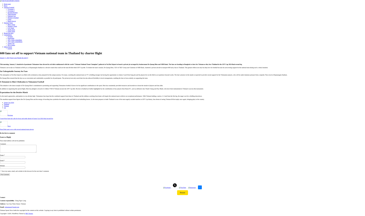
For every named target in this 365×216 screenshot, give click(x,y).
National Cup (12, 16)
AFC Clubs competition (15, 40)
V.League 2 (11, 11)
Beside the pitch (8, 33)
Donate (182, 193)
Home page (7, 4)
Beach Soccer (12, 21)
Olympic (10, 36)
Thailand (6, 104)
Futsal (9, 19)
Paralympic (11, 38)
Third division (12, 14)
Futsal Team (11, 31)
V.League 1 (11, 9)
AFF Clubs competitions (15, 42)
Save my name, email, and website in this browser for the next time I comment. (25, 171)
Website (2, 166)
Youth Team (11, 30)
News (5, 6)
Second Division (13, 12)
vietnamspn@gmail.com (12, 207)
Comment (3, 144)
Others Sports (8, 47)
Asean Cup (11, 43)
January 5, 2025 (5, 58)
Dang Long (13, 58)
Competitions (8, 35)
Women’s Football (13, 18)
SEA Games (11, 45)
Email (2, 160)
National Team (8, 23)
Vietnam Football (9, 7)
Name (2, 155)
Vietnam (6, 106)
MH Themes (29, 213)
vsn (5, 108)
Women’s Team (12, 26)
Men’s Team (11, 24)
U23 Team (11, 28)
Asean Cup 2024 (9, 102)
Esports (10, 48)
